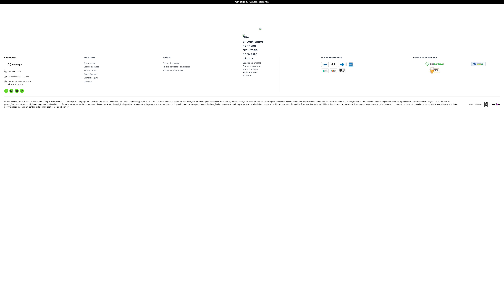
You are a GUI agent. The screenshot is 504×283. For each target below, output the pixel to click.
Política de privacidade (173, 70)
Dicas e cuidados (91, 67)
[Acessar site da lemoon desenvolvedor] (479, 104)
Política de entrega (171, 63)
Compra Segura (91, 78)
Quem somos (90, 63)
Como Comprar (90, 74)
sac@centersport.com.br (18, 76)
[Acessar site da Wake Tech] (496, 104)
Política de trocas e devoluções (176, 67)
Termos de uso (90, 70)
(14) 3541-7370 (14, 71)
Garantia (88, 81)
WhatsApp (17, 64)
